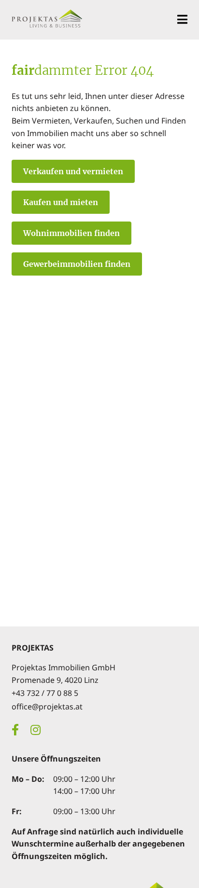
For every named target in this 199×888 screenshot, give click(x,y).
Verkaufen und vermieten (73, 171)
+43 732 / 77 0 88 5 (45, 693)
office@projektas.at (47, 706)
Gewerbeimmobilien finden (76, 264)
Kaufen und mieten (60, 202)
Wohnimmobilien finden (71, 233)
